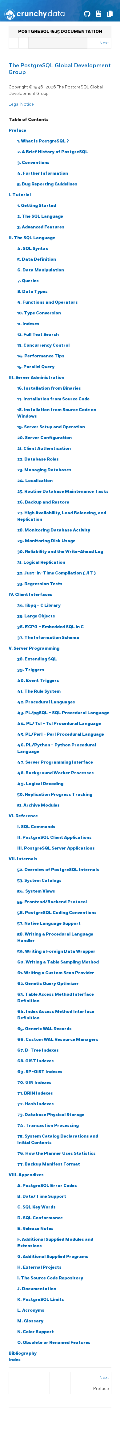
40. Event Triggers (38, 680)
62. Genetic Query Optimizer (48, 983)
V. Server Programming (34, 648)
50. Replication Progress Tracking (54, 794)
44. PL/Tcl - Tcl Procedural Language (59, 723)
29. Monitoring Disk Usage (46, 540)
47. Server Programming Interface (55, 762)
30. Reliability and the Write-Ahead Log (60, 551)
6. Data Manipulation (40, 270)
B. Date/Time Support (41, 1196)
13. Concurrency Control (43, 345)
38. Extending (37, 659)
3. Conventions (33, 162)
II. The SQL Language (32, 237)
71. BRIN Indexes (35, 1093)
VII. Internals (23, 859)
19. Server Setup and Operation (51, 427)
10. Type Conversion (39, 313)
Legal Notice (21, 104)
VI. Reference (23, 816)
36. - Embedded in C (50, 626)
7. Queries (28, 280)
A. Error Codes (47, 1185)
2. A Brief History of (52, 151)
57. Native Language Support (49, 923)
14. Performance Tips (40, 356)
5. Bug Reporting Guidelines (47, 184)
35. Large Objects (36, 616)
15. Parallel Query (35, 366)
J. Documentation (36, 1288)
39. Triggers (30, 669)
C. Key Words (36, 1207)
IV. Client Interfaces (30, 594)
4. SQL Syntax (32, 248)
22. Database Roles (38, 459)
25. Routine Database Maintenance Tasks (63, 491)
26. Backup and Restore (43, 502)
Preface (17, 130)
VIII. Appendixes (26, 1174)
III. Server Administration (36, 377)
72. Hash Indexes (35, 1104)
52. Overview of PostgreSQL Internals (58, 869)
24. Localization (35, 480)
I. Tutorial (20, 194)
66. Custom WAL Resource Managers (57, 1039)
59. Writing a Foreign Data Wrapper (56, 951)
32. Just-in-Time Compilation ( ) (56, 573)
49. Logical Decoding (40, 783)
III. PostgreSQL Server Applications (56, 848)
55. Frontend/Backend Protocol (52, 902)
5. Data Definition (36, 259)
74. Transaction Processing (48, 1125)
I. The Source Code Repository (50, 1278)
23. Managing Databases (44, 470)
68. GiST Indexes (35, 1061)
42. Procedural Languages (46, 702)
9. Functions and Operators (47, 302)
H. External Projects (39, 1267)
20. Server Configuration (44, 437)
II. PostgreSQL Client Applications (54, 837)
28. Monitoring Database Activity (53, 530)
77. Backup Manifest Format (48, 1164)
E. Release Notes (35, 1228)
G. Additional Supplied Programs (52, 1256)
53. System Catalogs (39, 880)
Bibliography (23, 1353)
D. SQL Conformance (40, 1217)
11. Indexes (28, 323)
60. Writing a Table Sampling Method (58, 962)
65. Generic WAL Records (44, 1028)
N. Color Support (35, 1331)
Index (15, 1359)
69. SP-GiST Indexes (39, 1071)
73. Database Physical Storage (50, 1114)
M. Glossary (30, 1321)
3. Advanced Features (40, 227)
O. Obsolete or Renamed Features (53, 1342)
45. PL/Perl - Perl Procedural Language (60, 734)
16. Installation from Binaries (49, 388)
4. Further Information (42, 173)
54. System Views (36, 891)
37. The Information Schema (48, 637)
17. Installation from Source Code (53, 399)
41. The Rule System (39, 691)
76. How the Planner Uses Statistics (56, 1153)
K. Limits (40, 1299)
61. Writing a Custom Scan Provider (55, 972)
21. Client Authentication (44, 448)
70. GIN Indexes (34, 1082)
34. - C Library (39, 605)
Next (104, 42)
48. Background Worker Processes (55, 773)
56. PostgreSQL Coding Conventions (57, 912)
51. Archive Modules (38, 805)
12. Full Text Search (38, 334)
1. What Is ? (43, 141)
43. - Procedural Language (63, 712)
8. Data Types (32, 291)
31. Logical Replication (41, 562)
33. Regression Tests (39, 583)
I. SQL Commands (36, 826)
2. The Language (40, 216)
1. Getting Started (36, 205)
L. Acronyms (30, 1310)
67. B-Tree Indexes (38, 1050)
